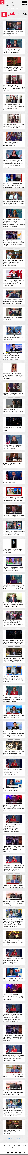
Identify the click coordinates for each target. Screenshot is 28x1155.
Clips (7, 2)
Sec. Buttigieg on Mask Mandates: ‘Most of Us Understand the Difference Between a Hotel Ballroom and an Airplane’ (13, 356)
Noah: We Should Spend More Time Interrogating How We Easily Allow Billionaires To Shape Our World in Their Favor (13, 848)
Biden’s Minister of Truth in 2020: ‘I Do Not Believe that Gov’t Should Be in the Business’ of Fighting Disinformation (13, 107)
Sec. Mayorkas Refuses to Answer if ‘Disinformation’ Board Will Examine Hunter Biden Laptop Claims (13, 203)
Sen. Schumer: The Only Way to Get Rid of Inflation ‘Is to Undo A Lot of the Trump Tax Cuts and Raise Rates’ (13, 660)
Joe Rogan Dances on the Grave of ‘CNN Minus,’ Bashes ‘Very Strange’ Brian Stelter (13, 942)
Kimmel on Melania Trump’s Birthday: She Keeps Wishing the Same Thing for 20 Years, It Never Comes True (14, 642)
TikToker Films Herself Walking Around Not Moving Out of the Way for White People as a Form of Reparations (13, 376)
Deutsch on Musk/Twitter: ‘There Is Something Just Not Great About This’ (14, 886)
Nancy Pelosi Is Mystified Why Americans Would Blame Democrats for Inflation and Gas (13, 144)
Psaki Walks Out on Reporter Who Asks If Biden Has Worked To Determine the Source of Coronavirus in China (13, 771)
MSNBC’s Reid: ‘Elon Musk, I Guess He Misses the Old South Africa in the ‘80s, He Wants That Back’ (14, 568)
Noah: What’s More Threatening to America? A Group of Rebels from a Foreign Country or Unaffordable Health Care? (13, 243)
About (4, 1145)
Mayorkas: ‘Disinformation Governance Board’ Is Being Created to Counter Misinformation (13, 411)
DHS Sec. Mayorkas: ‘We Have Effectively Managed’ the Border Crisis (12, 464)
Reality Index (10, 5)
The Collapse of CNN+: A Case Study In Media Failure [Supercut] (13, 789)
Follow (25, 4)
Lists (11, 2)
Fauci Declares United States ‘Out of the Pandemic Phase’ (13, 482)
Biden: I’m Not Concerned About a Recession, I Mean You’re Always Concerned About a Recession (13, 301)
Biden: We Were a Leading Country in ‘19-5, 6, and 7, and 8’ (14, 394)
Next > (18, 1138)
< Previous (10, 1138)
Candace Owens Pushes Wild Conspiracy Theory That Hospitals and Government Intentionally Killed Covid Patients (13, 807)
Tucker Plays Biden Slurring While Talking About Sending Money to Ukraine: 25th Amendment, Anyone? (13, 185)
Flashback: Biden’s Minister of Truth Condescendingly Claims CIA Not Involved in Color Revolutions (13, 126)
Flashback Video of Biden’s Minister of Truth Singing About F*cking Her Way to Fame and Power (13, 68)
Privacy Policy (16, 1145)
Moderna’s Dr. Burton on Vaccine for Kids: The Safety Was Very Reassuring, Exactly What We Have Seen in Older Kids (13, 282)
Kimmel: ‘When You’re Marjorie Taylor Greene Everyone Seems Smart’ (12, 429)
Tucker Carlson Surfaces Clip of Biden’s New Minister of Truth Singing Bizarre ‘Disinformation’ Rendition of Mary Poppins (14, 87)
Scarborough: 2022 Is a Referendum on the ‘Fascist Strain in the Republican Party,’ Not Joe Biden (13, 498)
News (24, 1145)
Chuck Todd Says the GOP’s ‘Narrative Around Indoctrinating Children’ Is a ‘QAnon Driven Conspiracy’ (14, 533)
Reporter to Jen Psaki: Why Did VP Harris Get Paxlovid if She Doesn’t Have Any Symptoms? (13, 446)
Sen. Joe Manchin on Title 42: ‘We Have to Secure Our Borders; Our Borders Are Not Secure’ (13, 604)
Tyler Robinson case (12, 8)
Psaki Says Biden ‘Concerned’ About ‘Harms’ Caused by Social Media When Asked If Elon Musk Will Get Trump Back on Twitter (13, 698)
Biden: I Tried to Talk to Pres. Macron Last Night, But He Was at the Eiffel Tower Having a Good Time (13, 903)
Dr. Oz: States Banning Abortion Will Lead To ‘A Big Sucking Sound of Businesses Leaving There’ (13, 753)
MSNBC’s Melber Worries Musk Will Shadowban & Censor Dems (13, 716)
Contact (14, 1147)
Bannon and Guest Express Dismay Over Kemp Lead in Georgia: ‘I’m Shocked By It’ (13, 33)
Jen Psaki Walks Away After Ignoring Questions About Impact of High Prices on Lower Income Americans (13, 586)
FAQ (9, 1145)
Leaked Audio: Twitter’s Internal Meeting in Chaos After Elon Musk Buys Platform (13, 550)
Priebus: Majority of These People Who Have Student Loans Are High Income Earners (13, 337)
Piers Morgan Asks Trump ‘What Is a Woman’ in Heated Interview (13, 516)
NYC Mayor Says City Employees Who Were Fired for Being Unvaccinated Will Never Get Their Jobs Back (13, 623)
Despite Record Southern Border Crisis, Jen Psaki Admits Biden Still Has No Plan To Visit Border (12, 51)
